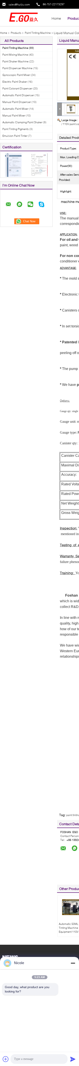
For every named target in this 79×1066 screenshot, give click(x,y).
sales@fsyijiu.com (19, 4)
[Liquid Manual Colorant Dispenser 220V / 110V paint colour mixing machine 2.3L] (71, 108)
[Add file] (6, 1059)
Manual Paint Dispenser (16, 102)
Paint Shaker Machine (15, 61)
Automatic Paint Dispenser (18, 95)
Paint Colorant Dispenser (17, 88)
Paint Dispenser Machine (17, 68)
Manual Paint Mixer (13, 115)
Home (56, 18)
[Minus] (72, 963)
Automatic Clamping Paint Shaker (22, 122)
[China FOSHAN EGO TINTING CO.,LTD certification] (13, 164)
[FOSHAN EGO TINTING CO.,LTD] (24, 17)
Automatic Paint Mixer (15, 108)
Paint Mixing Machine (15, 54)
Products (16, 32)
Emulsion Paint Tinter (14, 135)
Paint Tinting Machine (38, 32)
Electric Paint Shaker (14, 81)
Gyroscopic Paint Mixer (16, 75)
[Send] (72, 1059)
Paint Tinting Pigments (15, 129)
